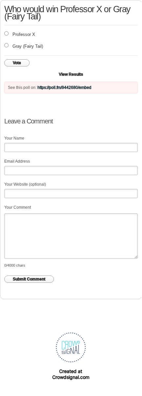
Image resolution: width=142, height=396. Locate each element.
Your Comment (17, 207)
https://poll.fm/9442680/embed (64, 87)
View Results (71, 74)
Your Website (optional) (25, 184)
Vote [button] (17, 63)
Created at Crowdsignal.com (70, 374)
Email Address (17, 161)
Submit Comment (29, 279)
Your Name (14, 138)
